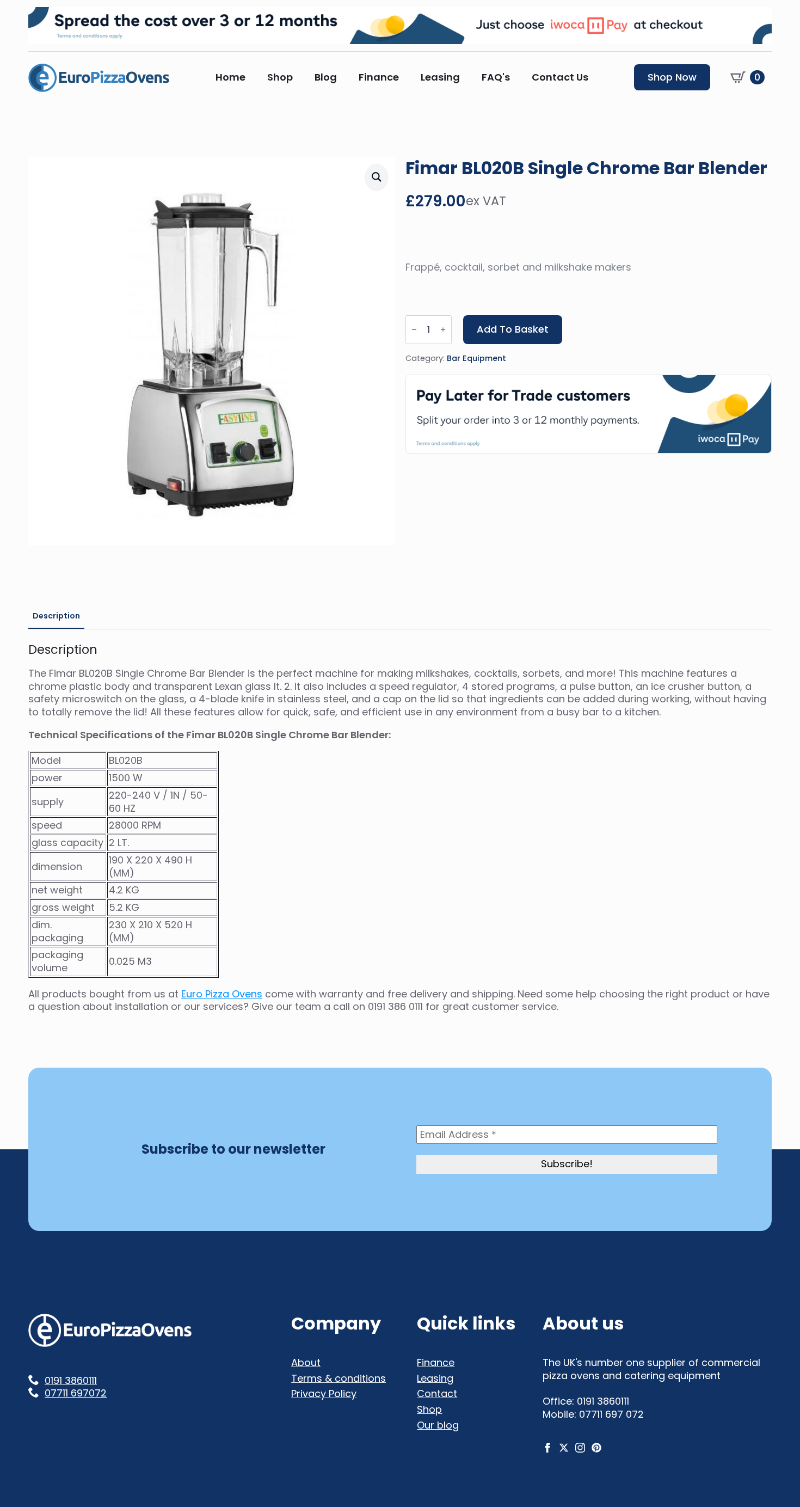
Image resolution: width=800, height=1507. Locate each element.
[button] (376, 177)
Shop (280, 77)
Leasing (440, 77)
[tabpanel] (400, 827)
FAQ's (496, 77)
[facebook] (547, 1448)
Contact (437, 1393)
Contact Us (560, 77)
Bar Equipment (476, 358)
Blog (326, 77)
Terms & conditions (338, 1378)
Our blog (438, 1425)
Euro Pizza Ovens (221, 994)
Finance (379, 77)
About (306, 1362)
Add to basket (513, 329)
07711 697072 (76, 1393)
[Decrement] (414, 329)
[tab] (56, 616)
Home (230, 77)
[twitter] (564, 1448)
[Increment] (443, 329)
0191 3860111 (71, 1380)
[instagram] (580, 1448)
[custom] (596, 1448)
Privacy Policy (323, 1393)
